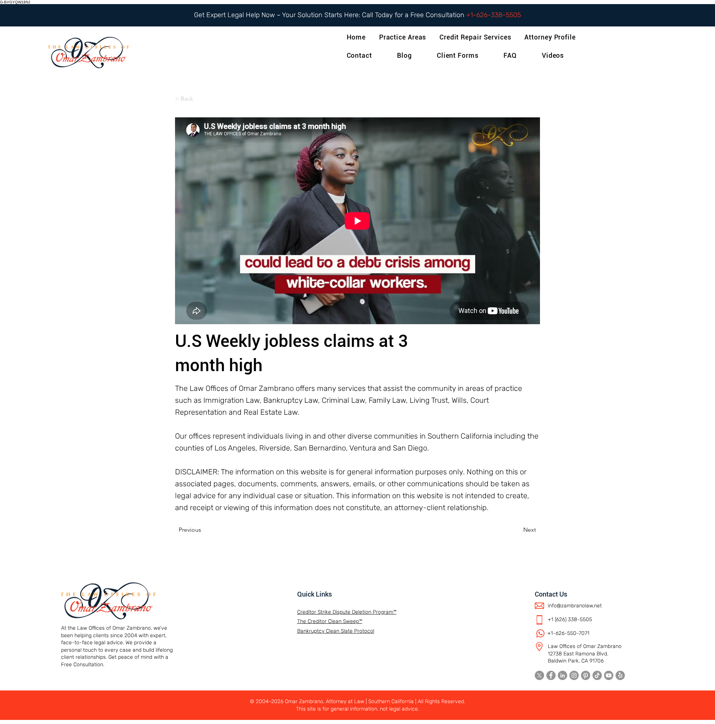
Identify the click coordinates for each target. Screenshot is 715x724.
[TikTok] (597, 675)
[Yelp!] (620, 675)
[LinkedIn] (562, 675)
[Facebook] (551, 675)
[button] (551, 37)
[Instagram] (574, 675)
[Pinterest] (585, 675)
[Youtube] (608, 675)
